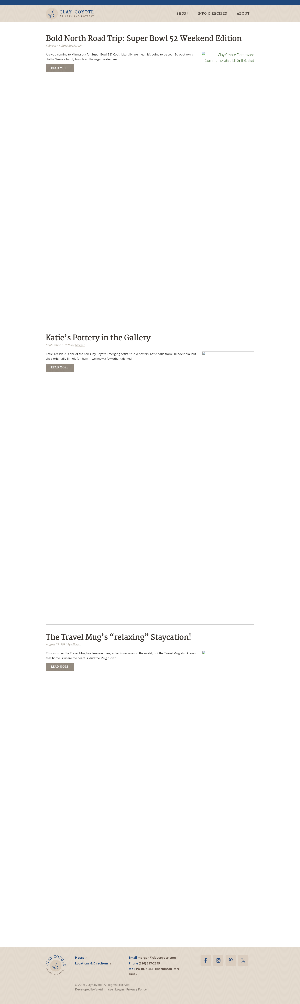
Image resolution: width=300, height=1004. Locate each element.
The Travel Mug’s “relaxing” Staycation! (118, 638)
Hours (79, 958)
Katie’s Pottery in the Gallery (98, 338)
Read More (59, 68)
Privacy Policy (136, 989)
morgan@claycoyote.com (157, 958)
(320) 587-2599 (149, 963)
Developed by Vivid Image (94, 989)
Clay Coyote (76, 14)
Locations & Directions (91, 963)
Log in (119, 989)
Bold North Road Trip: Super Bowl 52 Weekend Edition (144, 39)
